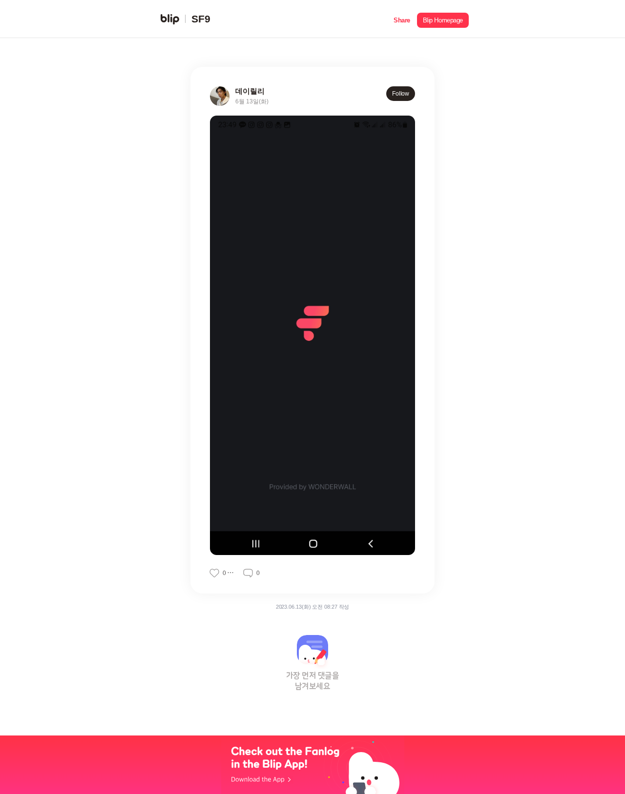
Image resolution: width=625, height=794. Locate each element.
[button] (402, 19)
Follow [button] (400, 93)
